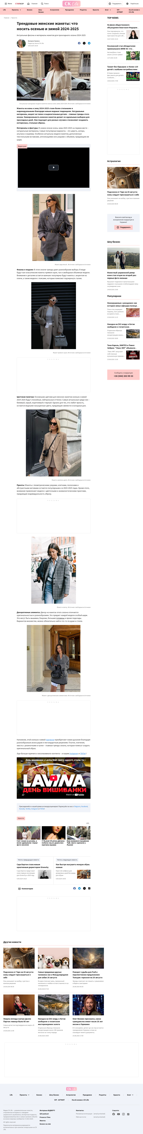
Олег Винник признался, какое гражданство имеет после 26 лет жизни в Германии (88, 1021)
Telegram (77, 806)
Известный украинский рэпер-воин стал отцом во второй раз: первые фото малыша (121, 275)
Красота (96, 10)
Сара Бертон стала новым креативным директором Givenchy (32, 866)
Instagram (34, 809)
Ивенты (43, 1121)
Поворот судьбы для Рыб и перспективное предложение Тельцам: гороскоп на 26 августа (87, 975)
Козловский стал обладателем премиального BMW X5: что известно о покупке (121, 49)
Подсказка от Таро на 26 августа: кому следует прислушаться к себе (18, 975)
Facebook (84, 806)
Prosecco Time (45, 1117)
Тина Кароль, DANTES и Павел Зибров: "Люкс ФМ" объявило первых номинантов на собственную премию (121, 349)
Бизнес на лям (45, 1124)
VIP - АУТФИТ (120, 11)
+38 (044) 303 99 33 (123, 376)
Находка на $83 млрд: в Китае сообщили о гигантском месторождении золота (51, 1021)
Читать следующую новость (67, 860)
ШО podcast (44, 1114)
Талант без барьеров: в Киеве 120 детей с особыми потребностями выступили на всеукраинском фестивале (122, 70)
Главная (6, 18)
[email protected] (99, 1114)
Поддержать (116, 3)
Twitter (27, 809)
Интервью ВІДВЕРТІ (47, 1110)
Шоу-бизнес (41, 11)
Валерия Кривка (34, 41)
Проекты (15, 10)
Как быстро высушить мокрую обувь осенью (73, 866)
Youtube (22, 809)
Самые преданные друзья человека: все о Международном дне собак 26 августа (53, 975)
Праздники (69, 10)
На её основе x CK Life (134, 11)
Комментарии (27, 888)
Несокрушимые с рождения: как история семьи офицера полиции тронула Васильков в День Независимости (122, 307)
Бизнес (29, 10)
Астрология (54, 10)
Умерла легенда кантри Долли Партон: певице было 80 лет (17, 1020)
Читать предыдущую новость (28, 860)
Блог (107, 10)
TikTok (42, 809)
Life (4, 10)
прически (50, 739)
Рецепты (83, 10)
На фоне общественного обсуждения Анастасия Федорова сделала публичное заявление (122, 27)
